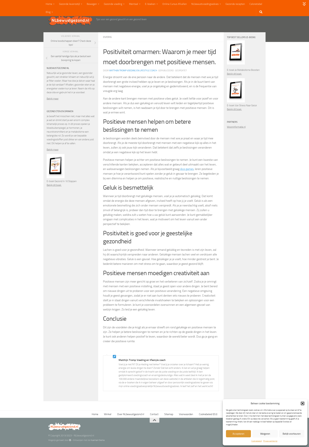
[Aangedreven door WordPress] (70, 440)
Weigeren (265, 433)
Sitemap (168, 414)
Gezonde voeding (113, 3)
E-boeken (150, 3)
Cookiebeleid (256, 441)
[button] (302, 403)
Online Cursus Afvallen (174, 3)
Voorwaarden (186, 414)
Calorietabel (255, 3)
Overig (107, 37)
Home (49, 3)
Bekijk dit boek (54, 185)
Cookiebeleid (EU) (208, 414)
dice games (187, 169)
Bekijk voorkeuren (292, 433)
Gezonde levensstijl (69, 3)
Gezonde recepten (235, 3)
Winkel (107, 414)
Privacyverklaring (270, 441)
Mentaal (133, 3)
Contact (154, 414)
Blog (48, 12)
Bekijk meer (53, 98)
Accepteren (238, 433)
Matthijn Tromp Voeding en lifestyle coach (133, 70)
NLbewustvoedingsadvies (205, 3)
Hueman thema (97, 440)
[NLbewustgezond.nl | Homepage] (70, 20)
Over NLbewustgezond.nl (130, 414)
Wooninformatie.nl (236, 126)
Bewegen (92, 3)
